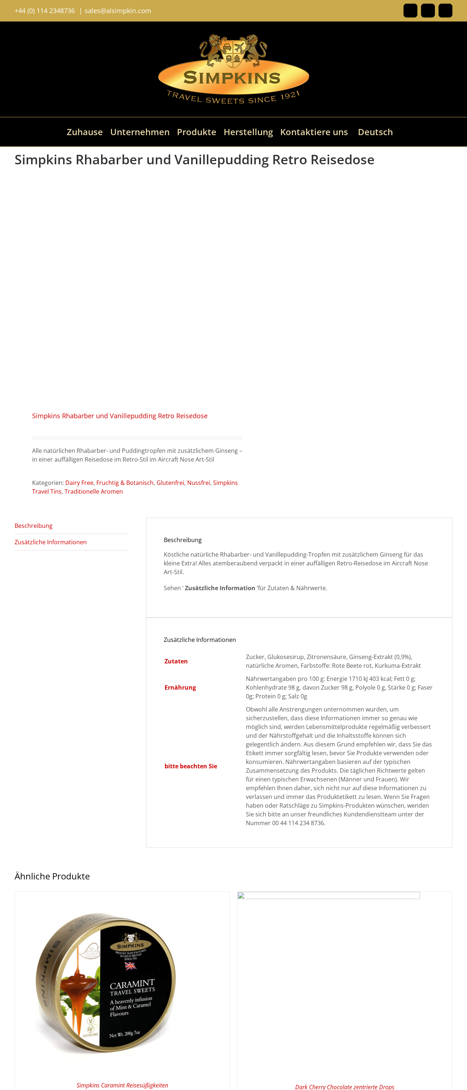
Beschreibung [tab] (34, 526)
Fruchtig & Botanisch (125, 483)
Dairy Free (79, 483)
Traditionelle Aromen (94, 491)
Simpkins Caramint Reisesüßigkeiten (122, 1085)
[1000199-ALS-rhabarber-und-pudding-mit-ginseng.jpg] (120, 287)
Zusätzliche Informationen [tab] (51, 542)
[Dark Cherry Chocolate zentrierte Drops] (329, 896)
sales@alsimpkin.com (118, 10)
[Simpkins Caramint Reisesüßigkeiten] (106, 896)
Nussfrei (198, 483)
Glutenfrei (170, 483)
